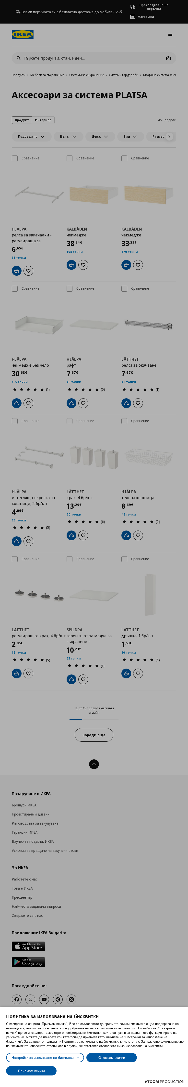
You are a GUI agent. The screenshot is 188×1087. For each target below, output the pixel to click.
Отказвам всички (111, 1058)
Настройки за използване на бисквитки (43, 1058)
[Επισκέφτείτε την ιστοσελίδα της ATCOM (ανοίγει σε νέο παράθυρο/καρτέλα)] (164, 1081)
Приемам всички (31, 1071)
